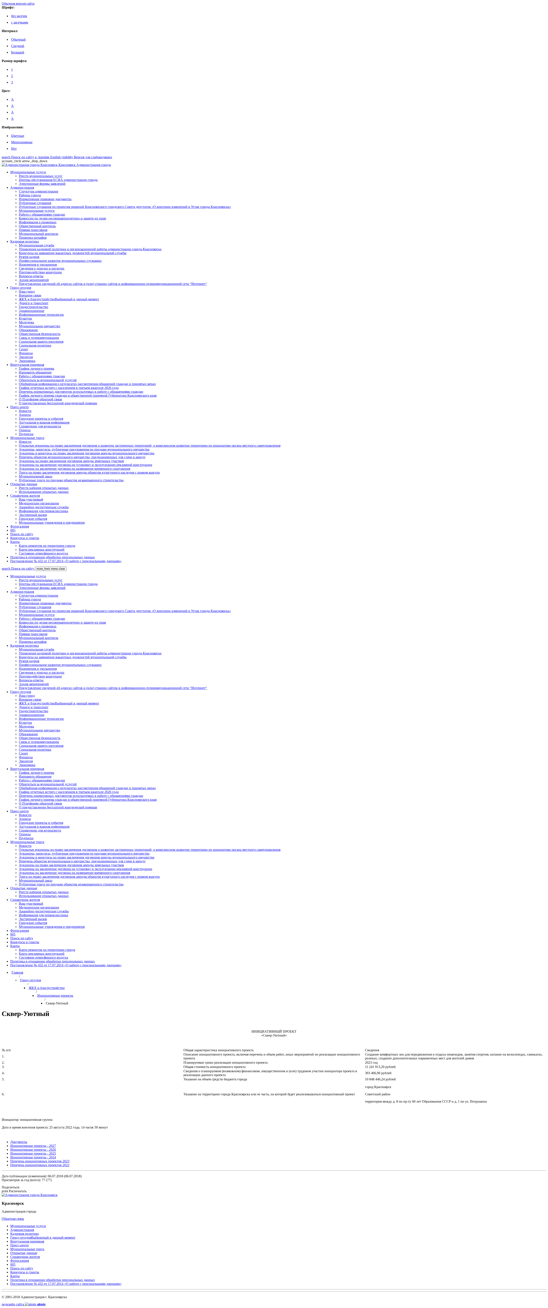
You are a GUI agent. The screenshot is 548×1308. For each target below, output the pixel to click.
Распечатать (14, 1191)
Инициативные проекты (55, 995)
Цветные (17, 136)
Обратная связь (13, 1219)
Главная (17, 972)
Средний (17, 46)
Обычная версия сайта (18, 3)
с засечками (19, 22)
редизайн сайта (24, 1304)
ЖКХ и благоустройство (47, 988)
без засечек (19, 16)
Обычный (18, 39)
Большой (17, 52)
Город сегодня (30, 980)
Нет (14, 148)
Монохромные (22, 142)
